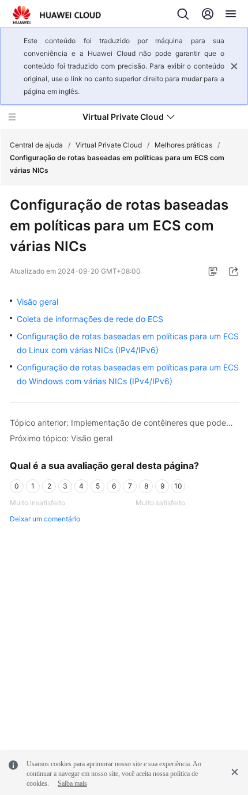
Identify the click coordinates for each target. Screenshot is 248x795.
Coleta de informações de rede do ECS (90, 319)
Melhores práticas (183, 145)
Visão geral (37, 301)
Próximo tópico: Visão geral (61, 438)
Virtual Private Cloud (109, 145)
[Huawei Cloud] (57, 15)
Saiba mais (72, 783)
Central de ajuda (36, 145)
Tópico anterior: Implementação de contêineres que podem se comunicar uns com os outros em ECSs (124, 422)
